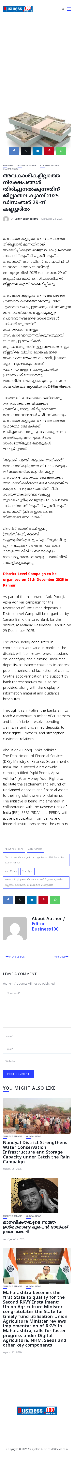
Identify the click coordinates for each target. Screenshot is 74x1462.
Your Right (27, 871)
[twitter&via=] (26, 151)
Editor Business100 (26, 219)
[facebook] (14, 151)
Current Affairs (50, 166)
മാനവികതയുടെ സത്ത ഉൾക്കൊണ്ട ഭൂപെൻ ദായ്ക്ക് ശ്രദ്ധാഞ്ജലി (35, 1227)
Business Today (27, 166)
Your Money (11, 871)
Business (8, 166)
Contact (56, 1421)
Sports (37, 1421)
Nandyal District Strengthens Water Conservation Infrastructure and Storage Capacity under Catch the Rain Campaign (36, 1152)
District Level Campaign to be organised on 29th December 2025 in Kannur (35, 860)
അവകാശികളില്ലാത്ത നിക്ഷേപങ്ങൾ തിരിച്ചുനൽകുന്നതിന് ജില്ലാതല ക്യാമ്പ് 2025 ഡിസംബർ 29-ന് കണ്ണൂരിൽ (34, 882)
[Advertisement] (37, 57)
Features (18, 1421)
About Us (37, 1427)
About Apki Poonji (14, 849)
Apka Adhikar (35, 849)
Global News (10, 169)
